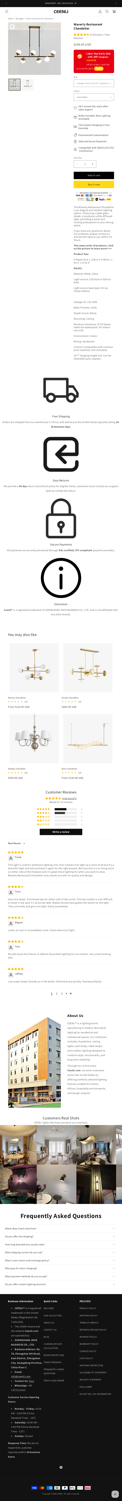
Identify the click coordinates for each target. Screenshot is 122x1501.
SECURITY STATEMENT (91, 1379)
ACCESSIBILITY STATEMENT (93, 1372)
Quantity (78, 157)
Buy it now (94, 184)
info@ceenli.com (21, 1376)
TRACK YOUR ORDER (54, 1380)
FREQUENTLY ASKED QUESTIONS (54, 1371)
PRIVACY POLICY (88, 1308)
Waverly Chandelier (17, 698)
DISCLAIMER (86, 1386)
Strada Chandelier (70, 698)
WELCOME (49, 1308)
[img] (16, 852)
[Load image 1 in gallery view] (14, 84)
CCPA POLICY (86, 1358)
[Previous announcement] (6, 3)
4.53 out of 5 (69, 798)
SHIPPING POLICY (89, 1315)
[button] (6, 11)
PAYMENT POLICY (88, 1336)
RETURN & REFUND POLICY (93, 1329)
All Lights (20, 18)
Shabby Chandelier (17, 769)
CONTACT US (50, 1329)
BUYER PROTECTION (54, 1355)
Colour (77, 91)
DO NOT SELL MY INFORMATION (95, 1394)
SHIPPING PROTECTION (91, 1365)
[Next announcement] (115, 3)
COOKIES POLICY (88, 1351)
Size (75, 77)
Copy (99, 68)
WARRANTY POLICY (89, 1344)
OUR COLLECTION (52, 1315)
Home (10, 18)
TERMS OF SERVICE (89, 1322)
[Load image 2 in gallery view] (28, 84)
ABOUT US (49, 1322)
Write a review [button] (61, 832)
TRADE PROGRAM (52, 1362)
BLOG (46, 1336)
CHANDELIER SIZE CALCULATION (53, 1346)
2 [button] (57, 993)
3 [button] (62, 993)
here (31, 1381)
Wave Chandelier (69, 769)
